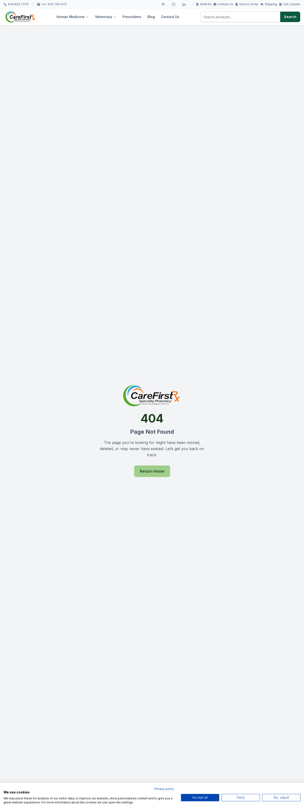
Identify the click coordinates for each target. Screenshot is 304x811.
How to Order (249, 4)
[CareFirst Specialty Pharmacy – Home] (20, 17)
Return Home (152, 471)
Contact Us (225, 4)
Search (290, 17)
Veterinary (103, 17)
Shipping (271, 4)
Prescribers (132, 17)
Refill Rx (206, 4)
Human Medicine (71, 17)
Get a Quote (291, 4)
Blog (151, 17)
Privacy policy (164, 789)
